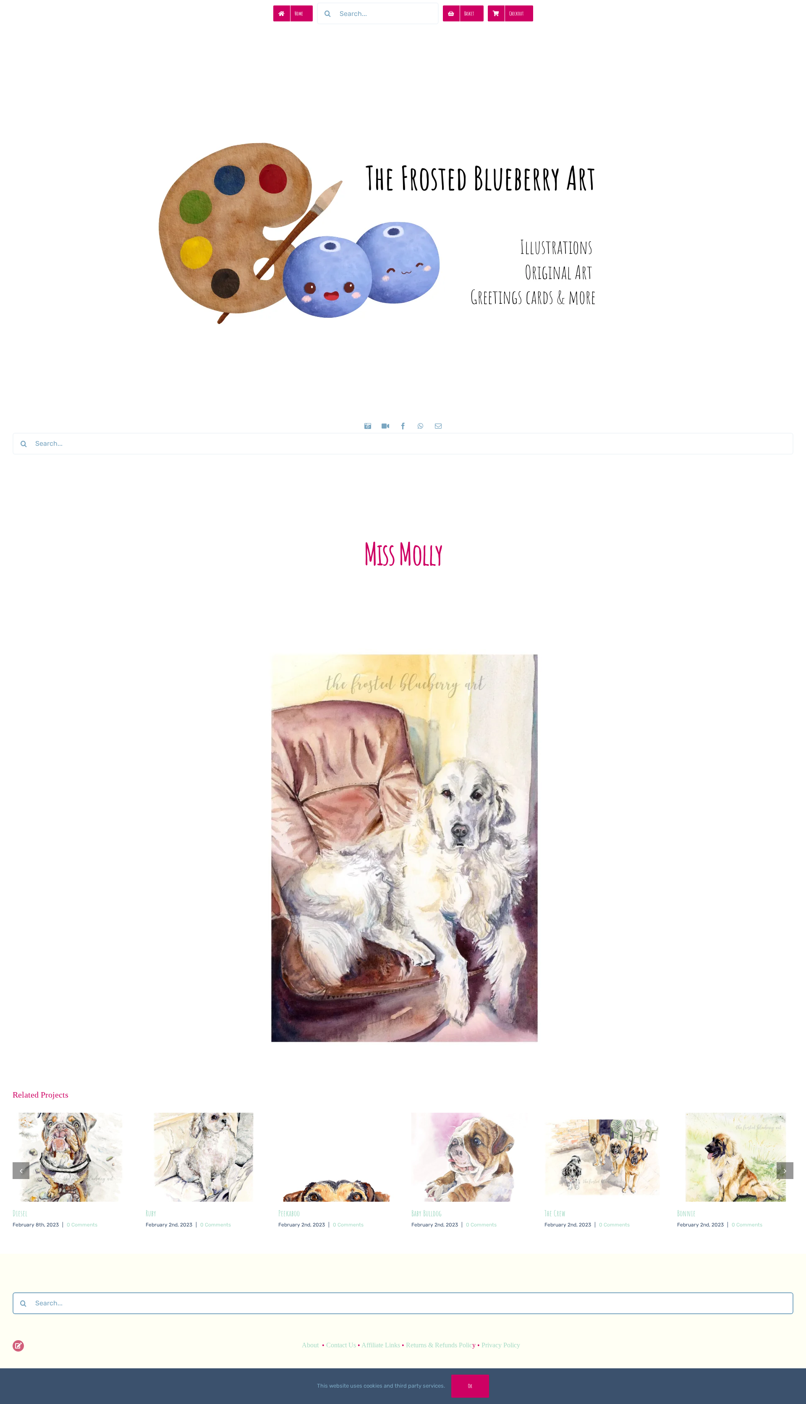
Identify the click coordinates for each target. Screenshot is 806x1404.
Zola (682, 1240)
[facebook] (403, 426)
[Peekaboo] (204, 1117)
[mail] (438, 426)
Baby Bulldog (293, 1213)
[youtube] (385, 426)
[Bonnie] (602, 1117)
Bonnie (553, 1213)
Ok (470, 1386)
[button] (21, 1184)
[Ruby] (71, 1117)
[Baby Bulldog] (336, 1117)
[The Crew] (469, 1117)
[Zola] (735, 1117)
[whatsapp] (420, 426)
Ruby (18, 1213)
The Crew (421, 1213)
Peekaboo (156, 1213)
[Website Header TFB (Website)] (403, 100)
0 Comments (82, 1225)
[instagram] (367, 426)
